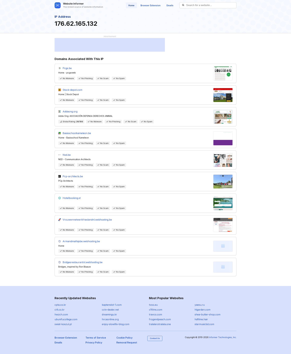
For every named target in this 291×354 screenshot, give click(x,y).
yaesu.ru (200, 304)
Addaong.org (70, 111)
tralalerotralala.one (160, 324)
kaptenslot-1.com (112, 304)
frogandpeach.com (160, 319)
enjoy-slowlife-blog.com (115, 324)
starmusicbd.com (204, 324)
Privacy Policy (93, 342)
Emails (170, 5)
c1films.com (155, 309)
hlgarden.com (202, 309)
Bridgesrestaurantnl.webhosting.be (82, 262)
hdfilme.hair (201, 319)
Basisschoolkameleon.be (77, 133)
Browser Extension (150, 5)
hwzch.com (61, 314)
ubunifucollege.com (66, 319)
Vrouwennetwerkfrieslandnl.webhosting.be (87, 219)
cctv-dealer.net (110, 309)
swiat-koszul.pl (63, 324)
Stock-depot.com (72, 89)
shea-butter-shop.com (207, 314)
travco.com (155, 314)
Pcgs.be (67, 68)
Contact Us (155, 338)
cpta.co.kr (60, 304)
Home (131, 5)
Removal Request (126, 342)
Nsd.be (67, 154)
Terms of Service (95, 337)
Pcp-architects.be (73, 176)
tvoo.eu (153, 304)
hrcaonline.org (110, 319)
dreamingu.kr (109, 314)
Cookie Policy (124, 337)
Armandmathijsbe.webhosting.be (81, 241)
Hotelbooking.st (72, 197)
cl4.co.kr (60, 309)
